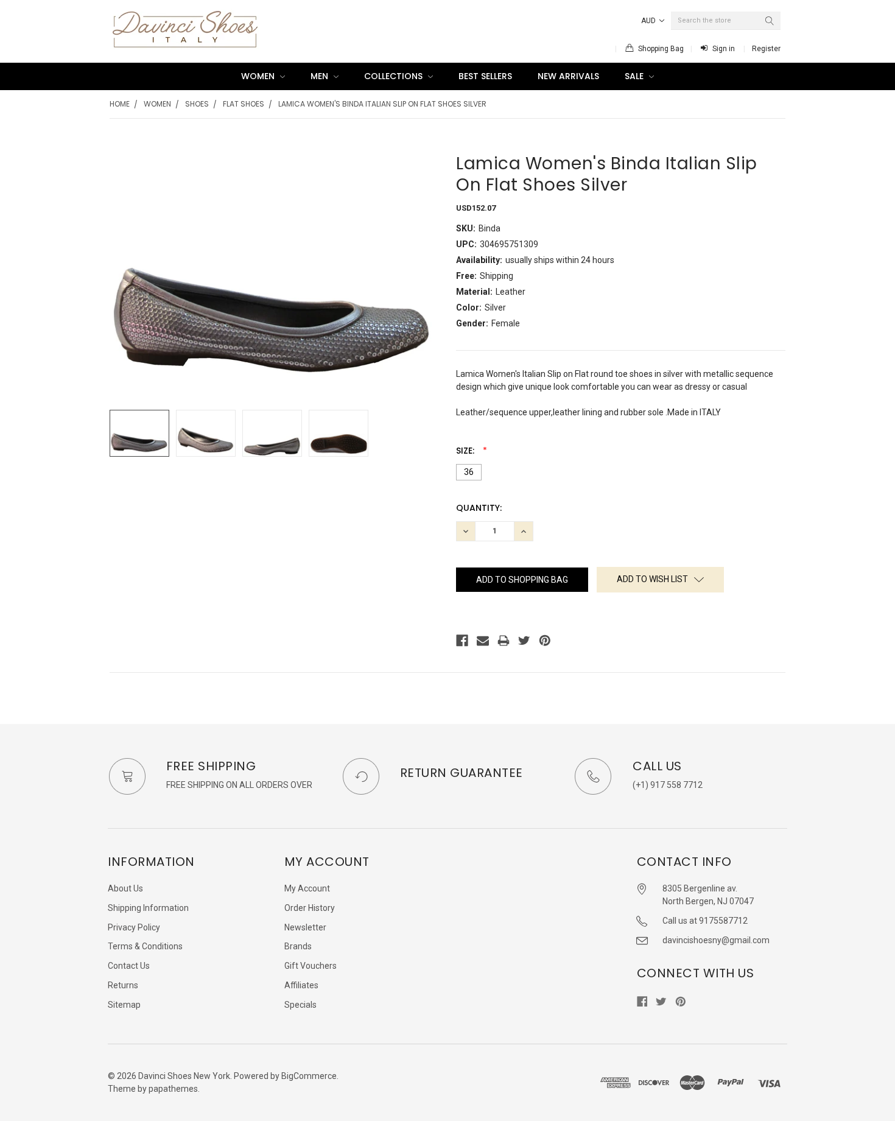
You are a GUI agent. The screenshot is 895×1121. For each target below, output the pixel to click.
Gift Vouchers (310, 966)
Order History (309, 908)
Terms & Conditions (145, 946)
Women (259, 76)
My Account (307, 888)
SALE (635, 76)
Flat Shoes (243, 104)
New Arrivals (568, 76)
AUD (649, 20)
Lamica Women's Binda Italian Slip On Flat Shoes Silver (382, 104)
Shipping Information (148, 908)
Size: (466, 451)
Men (321, 76)
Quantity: (479, 508)
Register (766, 48)
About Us (125, 888)
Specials (300, 1005)
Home (120, 104)
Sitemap (124, 1005)
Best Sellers (485, 76)
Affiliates (301, 985)
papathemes (173, 1089)
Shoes (197, 104)
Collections (394, 76)
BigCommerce (309, 1076)
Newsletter (305, 927)
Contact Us (129, 966)
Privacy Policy (134, 927)
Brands (298, 946)
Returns (123, 985)
